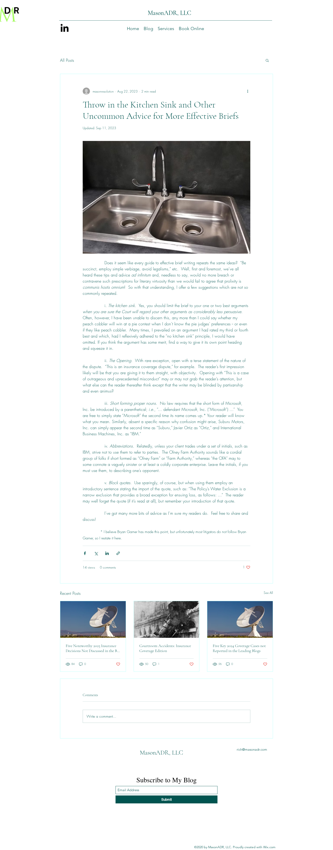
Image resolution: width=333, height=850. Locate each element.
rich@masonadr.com (252, 749)
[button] (165, 28)
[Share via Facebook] (85, 553)
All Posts (67, 60)
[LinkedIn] (64, 27)
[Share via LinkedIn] (107, 553)
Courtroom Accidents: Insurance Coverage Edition (165, 648)
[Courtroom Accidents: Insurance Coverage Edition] (166, 619)
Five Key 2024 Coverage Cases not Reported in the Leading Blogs (239, 648)
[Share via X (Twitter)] (96, 553)
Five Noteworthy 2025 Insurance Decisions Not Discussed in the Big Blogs (93, 648)
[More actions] (247, 91)
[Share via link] (118, 553)
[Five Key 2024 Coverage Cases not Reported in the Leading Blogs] (240, 619)
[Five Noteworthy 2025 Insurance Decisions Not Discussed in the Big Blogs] (93, 619)
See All (268, 592)
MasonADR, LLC (169, 13)
